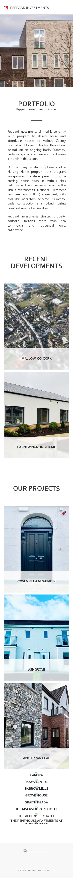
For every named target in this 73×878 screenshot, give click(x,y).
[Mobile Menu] (68, 7)
